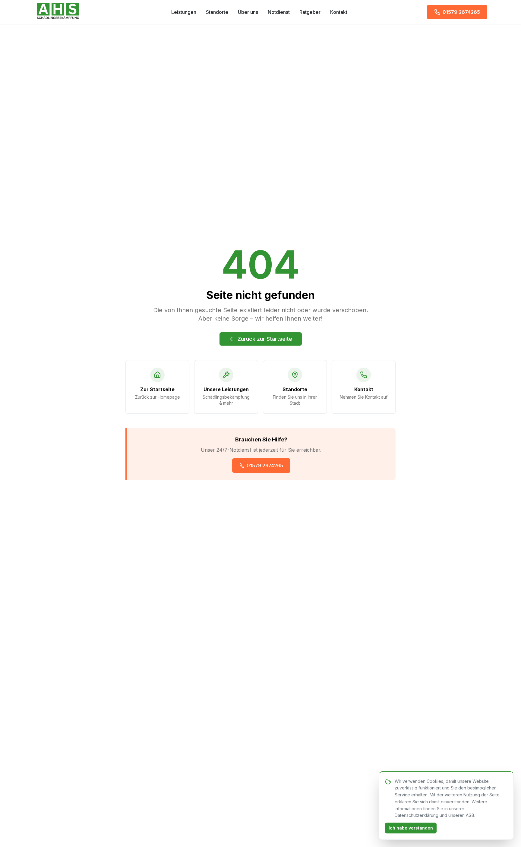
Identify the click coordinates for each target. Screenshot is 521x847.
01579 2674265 (265, 466)
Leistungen (183, 12)
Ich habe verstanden (411, 827)
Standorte (217, 12)
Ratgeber (309, 12)
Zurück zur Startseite (265, 339)
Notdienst (279, 12)
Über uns (248, 12)
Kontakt (338, 12)
